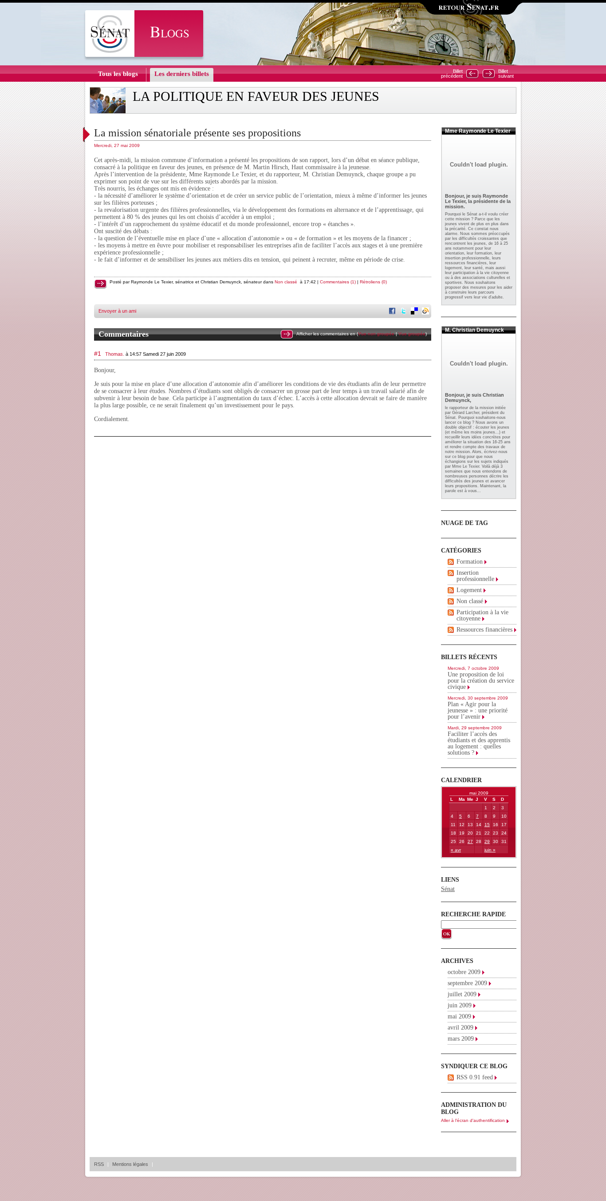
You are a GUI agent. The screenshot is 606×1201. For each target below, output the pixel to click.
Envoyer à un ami (117, 311)
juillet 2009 (462, 994)
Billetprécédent (452, 74)
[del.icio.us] (415, 311)
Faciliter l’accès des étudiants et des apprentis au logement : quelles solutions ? (479, 743)
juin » (490, 849)
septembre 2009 (467, 983)
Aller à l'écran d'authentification (473, 1120)
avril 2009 (460, 1027)
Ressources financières (484, 629)
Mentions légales (130, 1164)
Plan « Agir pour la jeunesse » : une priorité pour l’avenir (478, 710)
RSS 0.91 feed (474, 1077)
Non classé (286, 281)
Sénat (448, 889)
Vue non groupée (376, 333)
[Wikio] (426, 311)
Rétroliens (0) (373, 281)
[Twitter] (404, 311)
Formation (469, 561)
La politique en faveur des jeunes (256, 96)
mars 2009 (461, 1038)
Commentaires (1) (338, 281)
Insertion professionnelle (475, 575)
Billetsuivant (506, 74)
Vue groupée (411, 333)
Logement (469, 590)
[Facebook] (393, 311)
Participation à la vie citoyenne (482, 615)
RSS (99, 1164)
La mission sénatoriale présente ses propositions (197, 133)
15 (487, 824)
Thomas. (114, 354)
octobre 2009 (464, 972)
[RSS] (451, 562)
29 (487, 841)
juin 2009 (460, 1005)
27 (470, 841)
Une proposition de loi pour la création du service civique (481, 680)
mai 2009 (459, 1016)
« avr (456, 849)
